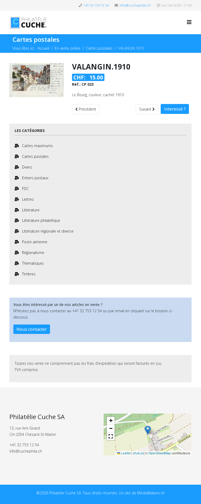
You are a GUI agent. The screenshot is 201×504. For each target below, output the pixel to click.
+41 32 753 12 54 (96, 5)
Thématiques (32, 263)
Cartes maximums (37, 145)
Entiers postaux (34, 177)
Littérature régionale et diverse (47, 231)
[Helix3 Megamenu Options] (189, 22)
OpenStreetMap (159, 453)
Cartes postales (99, 48)
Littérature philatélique (40, 220)
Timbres (28, 273)
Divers (26, 167)
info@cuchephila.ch (135, 5)
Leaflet (125, 453)
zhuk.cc (138, 453)
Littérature (30, 209)
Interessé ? (175, 109)
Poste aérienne (34, 241)
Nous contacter (31, 329)
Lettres (27, 199)
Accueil (43, 48)
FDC (25, 188)
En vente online (67, 48)
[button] (147, 430)
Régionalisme (32, 252)
